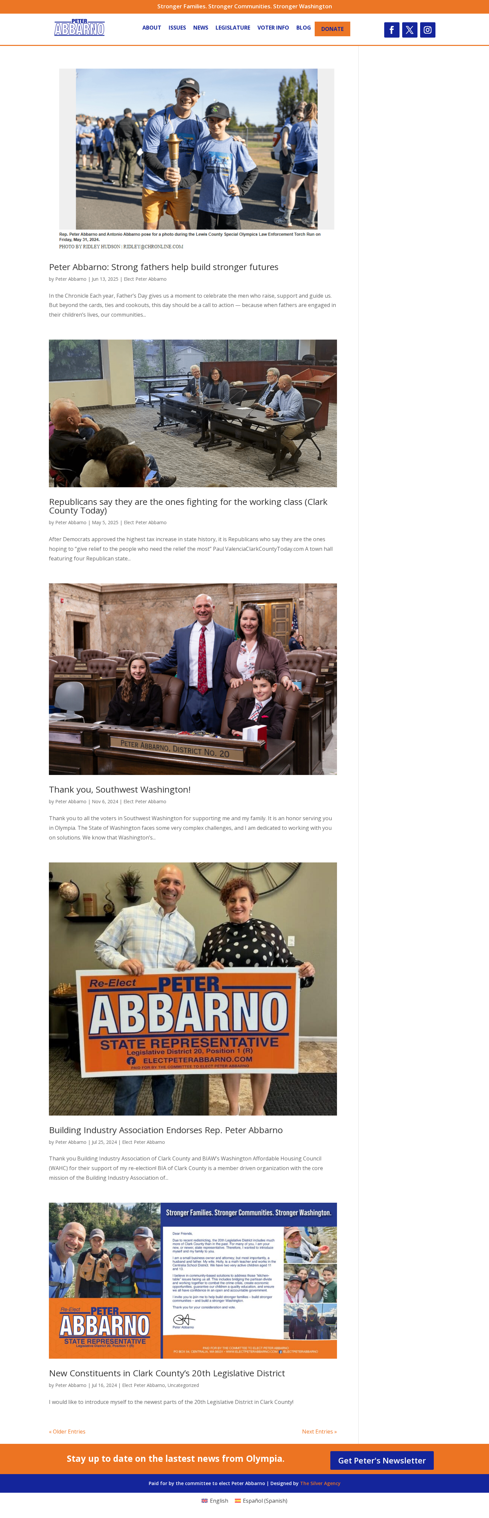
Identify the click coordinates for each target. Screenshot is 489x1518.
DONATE (332, 29)
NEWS (200, 28)
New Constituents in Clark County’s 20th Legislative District (167, 1373)
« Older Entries (67, 1431)
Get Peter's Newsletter (382, 1460)
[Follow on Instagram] (427, 30)
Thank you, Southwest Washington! (120, 789)
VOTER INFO (273, 28)
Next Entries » (319, 1431)
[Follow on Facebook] (392, 30)
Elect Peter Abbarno (145, 279)
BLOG (303, 28)
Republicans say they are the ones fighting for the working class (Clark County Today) (188, 506)
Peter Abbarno (70, 279)
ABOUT (151, 28)
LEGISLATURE (233, 28)
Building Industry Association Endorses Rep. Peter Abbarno (166, 1130)
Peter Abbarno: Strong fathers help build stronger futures (163, 267)
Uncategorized (183, 1385)
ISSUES (177, 28)
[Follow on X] (409, 30)
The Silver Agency (320, 1483)
